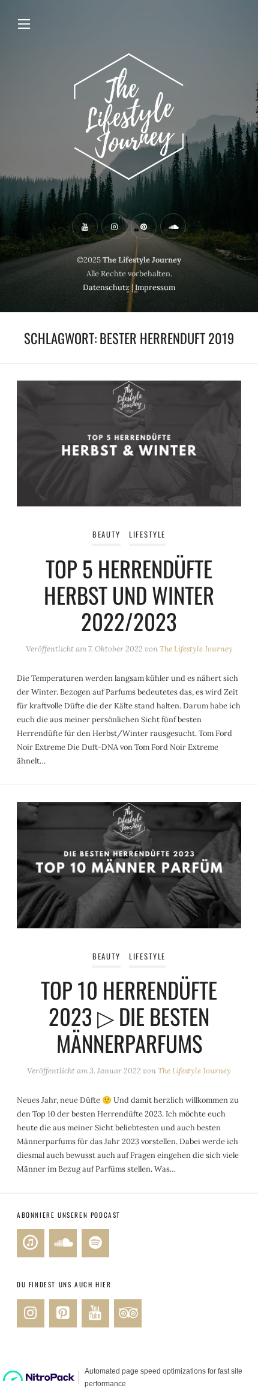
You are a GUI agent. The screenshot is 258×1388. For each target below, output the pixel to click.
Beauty (106, 534)
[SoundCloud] (63, 1243)
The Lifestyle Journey (196, 649)
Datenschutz (106, 287)
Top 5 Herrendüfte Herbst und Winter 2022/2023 (129, 595)
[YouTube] (95, 1313)
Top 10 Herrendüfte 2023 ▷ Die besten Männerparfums (129, 1016)
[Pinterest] (63, 1313)
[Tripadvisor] (128, 1313)
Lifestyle (147, 534)
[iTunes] (30, 1243)
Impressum (155, 287)
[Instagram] (30, 1313)
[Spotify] (95, 1243)
